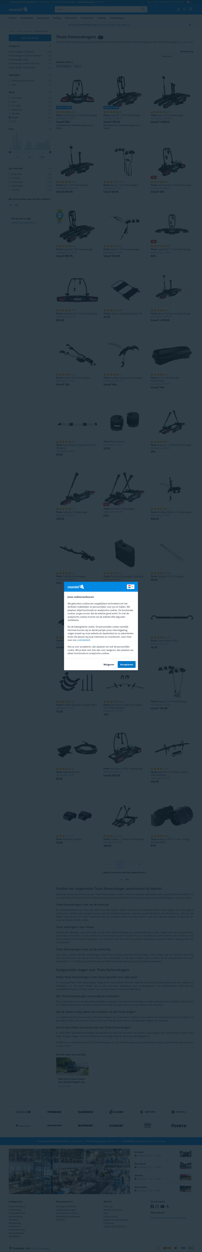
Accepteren (126, 664)
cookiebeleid (83, 639)
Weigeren (109, 664)
